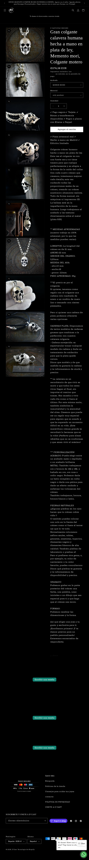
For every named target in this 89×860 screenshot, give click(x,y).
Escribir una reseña (44, 679)
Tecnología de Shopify (26, 849)
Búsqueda (50, 781)
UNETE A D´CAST (53, 807)
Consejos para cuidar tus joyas (59, 791)
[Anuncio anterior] (4, 3)
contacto (49, 797)
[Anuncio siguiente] (84, 3)
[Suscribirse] (44, 820)
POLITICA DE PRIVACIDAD (57, 802)
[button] (4, 10)
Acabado (54, 80)
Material (54, 90)
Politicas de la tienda (55, 786)
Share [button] (55, 656)
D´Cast (14, 849)
